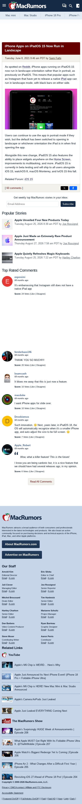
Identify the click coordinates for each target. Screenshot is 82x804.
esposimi (19, 277)
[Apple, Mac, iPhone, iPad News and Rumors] (27, 10)
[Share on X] (64, 188)
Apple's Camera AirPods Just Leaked (34, 699)
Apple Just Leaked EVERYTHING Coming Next (40, 710)
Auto (60, 799)
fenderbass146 (22, 352)
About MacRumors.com (21, 544)
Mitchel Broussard (11, 597)
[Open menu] (4, 6)
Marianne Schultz (49, 610)
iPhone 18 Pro (53, 15)
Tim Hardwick (48, 597)
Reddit (26, 66)
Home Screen (62, 159)
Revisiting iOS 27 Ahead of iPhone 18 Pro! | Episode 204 (45, 777)
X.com (12, 578)
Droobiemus (21, 416)
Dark (72, 799)
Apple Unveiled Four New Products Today (41, 220)
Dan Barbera (8, 623)
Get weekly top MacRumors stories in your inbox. (41, 197)
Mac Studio (30, 15)
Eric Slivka (46, 572)
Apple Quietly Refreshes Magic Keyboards (42, 253)
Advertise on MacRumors (22, 554)
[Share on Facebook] (73, 188)
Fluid (43, 799)
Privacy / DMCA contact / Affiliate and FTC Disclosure (26, 787)
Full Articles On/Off (30, 799)
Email (4, 578)
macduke (19, 395)
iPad (63, 78)
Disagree (40, 294)
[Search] (72, 6)
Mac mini (11, 15)
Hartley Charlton (71, 257)
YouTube (14, 654)
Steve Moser (8, 636)
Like (33, 294)
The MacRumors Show (27, 721)
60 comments (14, 188)
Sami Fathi (55, 58)
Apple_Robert (22, 445)
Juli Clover (7, 585)
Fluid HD (51, 799)
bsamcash (20, 373)
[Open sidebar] (78, 6)
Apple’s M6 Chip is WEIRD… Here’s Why (37, 665)
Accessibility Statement (12, 793)
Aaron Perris (47, 636)
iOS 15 (29, 179)
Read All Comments (41, 481)
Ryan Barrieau (48, 623)
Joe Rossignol (70, 224)
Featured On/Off (10, 799)
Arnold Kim (7, 572)
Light (66, 799)
